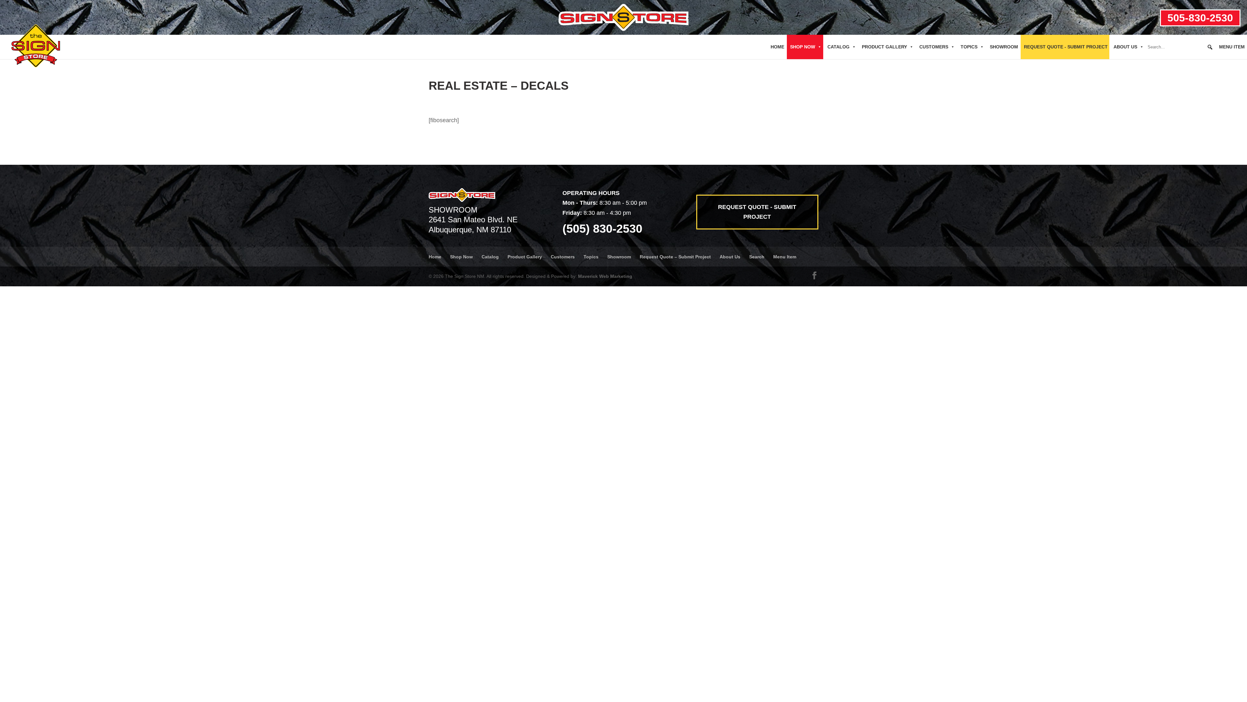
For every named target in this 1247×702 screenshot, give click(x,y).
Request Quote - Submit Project (1066, 46)
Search (756, 256)
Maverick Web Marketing (605, 276)
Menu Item (1232, 46)
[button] (1210, 47)
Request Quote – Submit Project (675, 256)
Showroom (1004, 46)
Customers (933, 46)
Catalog (838, 46)
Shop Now (802, 46)
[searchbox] (1180, 47)
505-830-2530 (1200, 18)
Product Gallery (884, 46)
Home (777, 46)
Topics (969, 46)
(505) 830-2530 (602, 228)
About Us (1125, 46)
